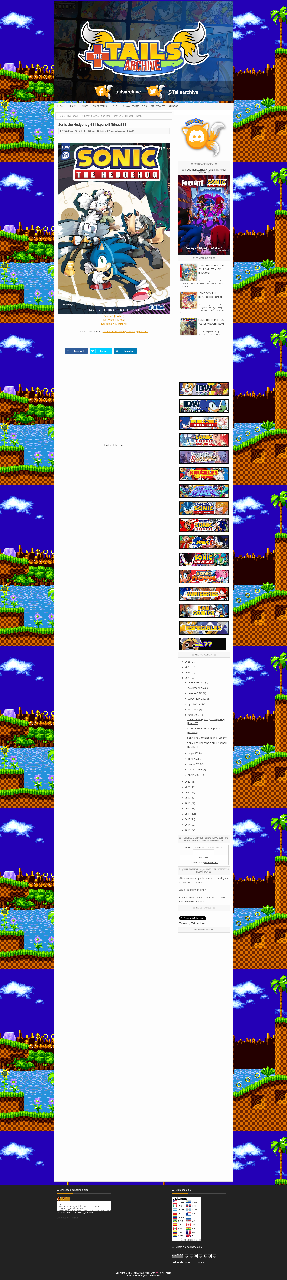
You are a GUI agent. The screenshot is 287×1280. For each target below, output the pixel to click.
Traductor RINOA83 (125, 131)
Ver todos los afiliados (67, 1217)
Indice (73, 106)
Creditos (173, 106)
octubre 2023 (195, 693)
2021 (187, 787)
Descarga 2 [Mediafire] (114, 323)
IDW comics (112, 131)
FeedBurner (211, 862)
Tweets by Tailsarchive (192, 923)
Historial (109, 445)
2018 (187, 803)
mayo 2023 (194, 753)
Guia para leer (158, 106)
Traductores (100, 106)
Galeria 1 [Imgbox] (114, 316)
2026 (187, 661)
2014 (187, 824)
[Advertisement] (113, 468)
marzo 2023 (194, 764)
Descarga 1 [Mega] (114, 320)
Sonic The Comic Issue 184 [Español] (207, 737)
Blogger (143, 1275)
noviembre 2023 (197, 688)
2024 (187, 672)
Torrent (119, 445)
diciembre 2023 (196, 682)
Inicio (60, 106)
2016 (187, 814)
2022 (187, 781)
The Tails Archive (136, 1272)
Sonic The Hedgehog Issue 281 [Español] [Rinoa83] (211, 269)
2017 (187, 808)
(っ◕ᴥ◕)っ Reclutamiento (135, 106)
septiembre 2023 (197, 698)
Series (85, 106)
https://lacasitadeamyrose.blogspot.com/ (125, 331)
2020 (187, 792)
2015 (187, 819)
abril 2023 (193, 758)
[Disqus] (114, 402)
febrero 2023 (195, 769)
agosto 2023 (195, 704)
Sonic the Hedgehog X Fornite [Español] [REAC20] (205, 171)
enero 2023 (194, 775)
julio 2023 (193, 709)
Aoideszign (155, 1275)
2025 (187, 667)
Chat (115, 106)
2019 (187, 797)
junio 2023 (193, 714)
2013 (187, 830)
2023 (187, 677)
